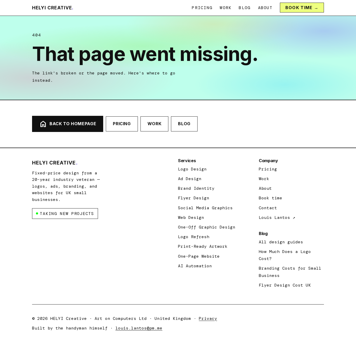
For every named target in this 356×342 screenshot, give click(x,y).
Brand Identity (196, 188)
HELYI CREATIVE (52, 7)
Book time (270, 198)
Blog (244, 7)
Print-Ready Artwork (203, 246)
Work (225, 7)
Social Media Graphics (205, 208)
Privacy (208, 318)
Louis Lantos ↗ (277, 217)
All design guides (281, 242)
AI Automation (195, 266)
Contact (268, 208)
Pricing (202, 7)
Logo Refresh (193, 236)
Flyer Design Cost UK (285, 285)
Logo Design (192, 169)
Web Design (191, 217)
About (265, 7)
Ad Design (189, 178)
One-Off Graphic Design (206, 227)
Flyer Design (193, 198)
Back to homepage (67, 124)
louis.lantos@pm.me (138, 328)
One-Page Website (199, 256)
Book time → (301, 7)
